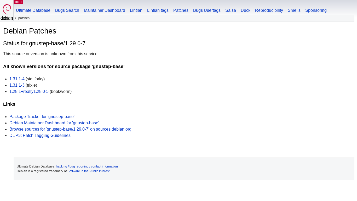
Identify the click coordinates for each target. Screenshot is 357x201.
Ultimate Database (33, 10)
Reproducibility (269, 10)
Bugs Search (67, 10)
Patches (180, 10)
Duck (245, 10)
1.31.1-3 (17, 85)
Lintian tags (158, 10)
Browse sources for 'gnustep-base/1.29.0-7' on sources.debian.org (70, 129)
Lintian (136, 10)
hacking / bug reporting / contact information (87, 166)
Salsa (230, 10)
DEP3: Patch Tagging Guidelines (40, 135)
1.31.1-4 (17, 79)
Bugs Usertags (207, 10)
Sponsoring (316, 10)
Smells (294, 10)
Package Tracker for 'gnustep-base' (41, 116)
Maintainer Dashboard (104, 10)
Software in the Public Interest (88, 171)
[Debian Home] (6, 10)
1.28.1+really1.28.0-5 (29, 91)
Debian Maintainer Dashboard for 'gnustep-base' (54, 123)
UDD (18, 2)
